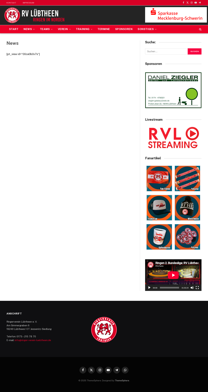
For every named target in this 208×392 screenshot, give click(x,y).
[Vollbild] (197, 287)
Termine (104, 29)
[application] (173, 275)
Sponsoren (123, 29)
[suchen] (200, 29)
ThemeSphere (122, 380)
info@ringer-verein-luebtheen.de (33, 340)
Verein (63, 29)
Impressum (28, 3)
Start (13, 29)
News (28, 29)
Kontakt (11, 3)
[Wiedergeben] (149, 287)
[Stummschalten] (192, 287)
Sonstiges (146, 29)
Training (83, 29)
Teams (45, 29)
